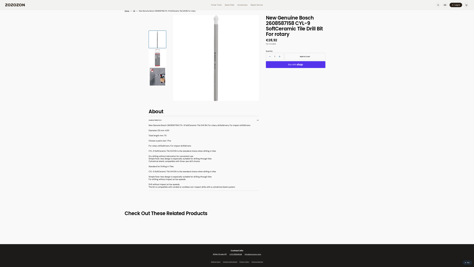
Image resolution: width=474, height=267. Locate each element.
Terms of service (257, 262)
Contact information (230, 262)
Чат (468, 263)
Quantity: (269, 51)
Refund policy (216, 262)
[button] (466, 4)
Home (127, 11)
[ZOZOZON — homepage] (15, 5)
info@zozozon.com (253, 254)
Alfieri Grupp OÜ (220, 254)
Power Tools (216, 5)
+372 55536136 (235, 254)
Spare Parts (229, 5)
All (134, 11)
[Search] (438, 5)
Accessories (242, 5)
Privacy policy (244, 262)
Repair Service (257, 5)
